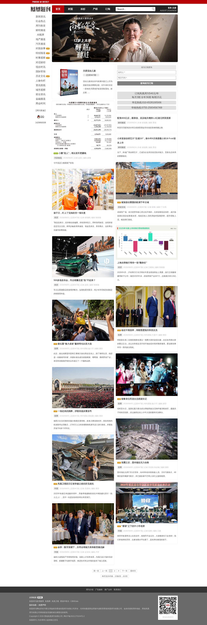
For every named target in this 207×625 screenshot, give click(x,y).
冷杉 (82, 9)
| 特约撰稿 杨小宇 (87, 349)
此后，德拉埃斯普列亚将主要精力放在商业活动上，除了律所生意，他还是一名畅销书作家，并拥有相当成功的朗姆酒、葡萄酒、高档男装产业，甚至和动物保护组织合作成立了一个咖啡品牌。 (83, 357)
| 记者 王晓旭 (148, 267)
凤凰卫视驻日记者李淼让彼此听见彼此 (76, 483)
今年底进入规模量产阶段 (64, 163)
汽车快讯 (58, 158)
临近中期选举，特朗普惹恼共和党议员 (139, 330)
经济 (56, 218)
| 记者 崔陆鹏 (85, 218)
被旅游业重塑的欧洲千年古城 (135, 202)
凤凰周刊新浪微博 (36, 601)
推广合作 (108, 590)
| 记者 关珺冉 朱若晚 (151, 467)
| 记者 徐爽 (147, 531)
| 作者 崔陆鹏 (142, 123)
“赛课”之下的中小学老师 (133, 526)
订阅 (107, 9)
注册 (174, 8)
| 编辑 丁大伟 (161, 207)
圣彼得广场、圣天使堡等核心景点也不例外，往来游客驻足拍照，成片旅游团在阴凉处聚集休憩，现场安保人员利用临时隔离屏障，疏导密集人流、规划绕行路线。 (146, 216)
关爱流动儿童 (89, 71)
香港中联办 (64, 601)
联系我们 (117, 590)
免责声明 (42, 605)
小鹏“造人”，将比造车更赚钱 (72, 153)
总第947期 (91, 75)
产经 (95, 9)
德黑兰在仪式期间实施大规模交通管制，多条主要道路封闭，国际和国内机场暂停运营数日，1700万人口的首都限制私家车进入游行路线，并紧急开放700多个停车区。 (83, 425)
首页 (58, 9)
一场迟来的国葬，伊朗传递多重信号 (75, 411)
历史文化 (121, 207)
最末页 (133, 571)
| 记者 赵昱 (77, 158)
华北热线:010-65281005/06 (146, 102)
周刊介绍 (89, 590)
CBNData (74, 601)
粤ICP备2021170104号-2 (74, 616)
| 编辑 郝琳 (86, 158)
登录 (170, 8)
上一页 (104, 571)
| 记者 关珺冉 (85, 488)
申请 (40, 597)
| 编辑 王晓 (156, 531)
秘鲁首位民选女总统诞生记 (134, 399)
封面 (70, 9)
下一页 (124, 571)
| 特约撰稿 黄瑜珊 (87, 416)
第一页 (96, 571)
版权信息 (33, 605)
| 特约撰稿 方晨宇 (150, 335)
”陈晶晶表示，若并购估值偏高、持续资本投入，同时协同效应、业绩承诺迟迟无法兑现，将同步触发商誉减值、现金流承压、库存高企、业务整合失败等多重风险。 (83, 226)
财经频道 (121, 123)
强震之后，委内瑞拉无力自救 (135, 462)
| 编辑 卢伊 (94, 552)
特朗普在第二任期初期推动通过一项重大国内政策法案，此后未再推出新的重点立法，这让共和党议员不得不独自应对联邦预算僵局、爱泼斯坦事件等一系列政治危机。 (146, 344)
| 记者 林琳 (151, 207)
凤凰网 (47, 601)
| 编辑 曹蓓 (152, 123)
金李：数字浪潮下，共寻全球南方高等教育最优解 (81, 547)
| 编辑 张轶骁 (95, 218)
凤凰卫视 (55, 601)
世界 (120, 335)
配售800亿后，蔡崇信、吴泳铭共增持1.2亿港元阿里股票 (144, 118)
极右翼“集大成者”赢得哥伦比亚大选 (75, 344)
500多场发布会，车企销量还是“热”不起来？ (74, 280)
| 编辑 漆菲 (162, 335)
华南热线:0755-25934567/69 (146, 107)
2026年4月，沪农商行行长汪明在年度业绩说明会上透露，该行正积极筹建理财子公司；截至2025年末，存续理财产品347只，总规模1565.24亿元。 (146, 276)
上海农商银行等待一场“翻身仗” (132, 262)
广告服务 (99, 590)
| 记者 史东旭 (85, 552)
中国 (56, 488)
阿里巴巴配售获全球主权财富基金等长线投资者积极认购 (140, 128)
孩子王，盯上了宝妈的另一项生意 (69, 213)
